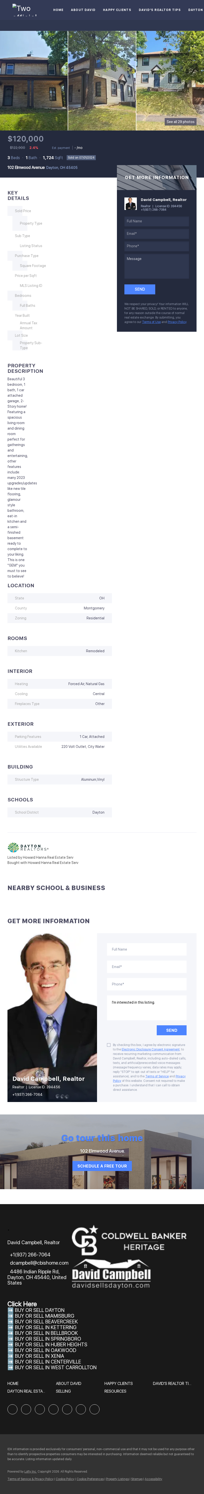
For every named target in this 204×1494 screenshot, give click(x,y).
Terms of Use (151, 322)
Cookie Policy (65, 1479)
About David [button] (83, 10)
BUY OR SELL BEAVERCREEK (47, 1322)
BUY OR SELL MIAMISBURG (44, 1316)
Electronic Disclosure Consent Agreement (151, 1049)
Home (58, 10)
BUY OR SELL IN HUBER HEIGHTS (51, 1345)
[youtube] (81, 1409)
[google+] (95, 1409)
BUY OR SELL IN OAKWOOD (45, 1350)
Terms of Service (157, 1076)
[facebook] (12, 1409)
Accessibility (153, 1479)
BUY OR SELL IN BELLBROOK (46, 1333)
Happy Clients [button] (117, 10)
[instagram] (67, 1409)
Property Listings (117, 1479)
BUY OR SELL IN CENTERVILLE (48, 1362)
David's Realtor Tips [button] (160, 10)
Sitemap (137, 1479)
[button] (14, 1385)
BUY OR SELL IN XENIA (39, 1356)
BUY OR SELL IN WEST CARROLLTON (56, 1367)
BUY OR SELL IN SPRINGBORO (48, 1339)
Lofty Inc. (30, 1471)
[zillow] (40, 1409)
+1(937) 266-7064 (153, 209)
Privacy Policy (177, 322)
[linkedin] (26, 1409)
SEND (171, 1030)
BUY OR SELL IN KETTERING (46, 1327)
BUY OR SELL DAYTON (39, 1310)
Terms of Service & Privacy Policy (30, 1479)
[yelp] (53, 1409)
